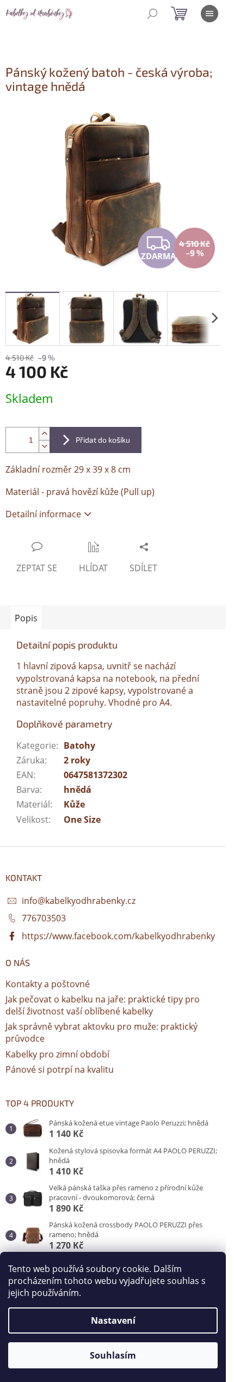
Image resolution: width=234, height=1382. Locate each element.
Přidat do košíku (103, 439)
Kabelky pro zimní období (57, 1054)
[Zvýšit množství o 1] (44, 433)
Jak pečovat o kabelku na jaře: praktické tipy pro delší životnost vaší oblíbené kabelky (102, 1005)
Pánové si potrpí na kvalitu (59, 1069)
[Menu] (209, 14)
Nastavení (113, 1320)
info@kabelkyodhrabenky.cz (79, 901)
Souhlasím (113, 1355)
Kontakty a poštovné (47, 984)
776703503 (44, 918)
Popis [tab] (26, 618)
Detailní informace (43, 514)
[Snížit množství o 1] (44, 446)
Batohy (79, 745)
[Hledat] (152, 14)
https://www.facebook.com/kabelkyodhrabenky (118, 936)
